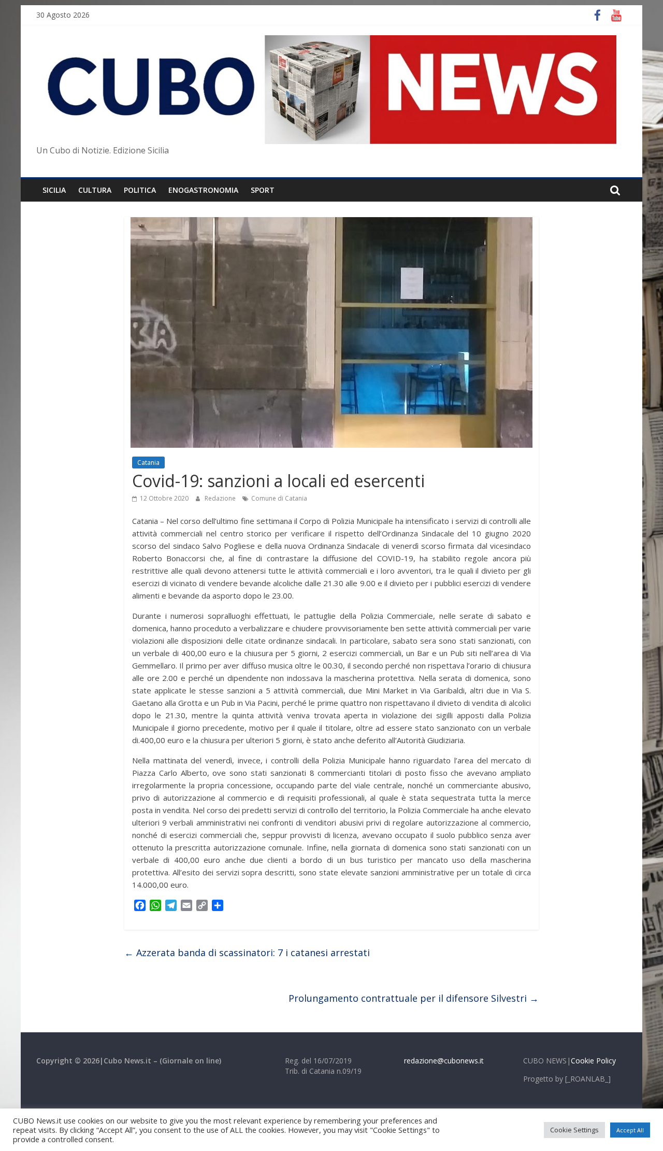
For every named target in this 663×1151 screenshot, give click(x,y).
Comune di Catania (279, 498)
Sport (263, 190)
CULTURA (94, 190)
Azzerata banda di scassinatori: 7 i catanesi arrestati (247, 952)
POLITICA (140, 190)
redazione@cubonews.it (444, 1060)
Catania (148, 462)
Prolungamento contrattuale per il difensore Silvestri (414, 998)
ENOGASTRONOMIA (203, 190)
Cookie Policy (593, 1060)
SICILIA (54, 190)
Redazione (221, 498)
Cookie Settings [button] (574, 1129)
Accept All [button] (630, 1130)
